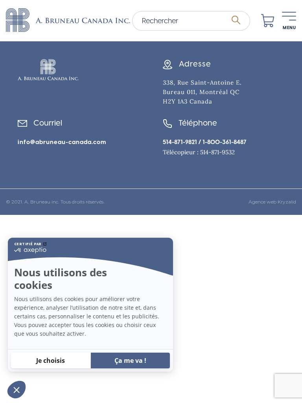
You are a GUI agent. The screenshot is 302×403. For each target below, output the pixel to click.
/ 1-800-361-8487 (222, 142)
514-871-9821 (180, 142)
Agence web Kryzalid (272, 202)
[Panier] (268, 21)
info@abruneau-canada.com (62, 142)
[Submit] (236, 20)
